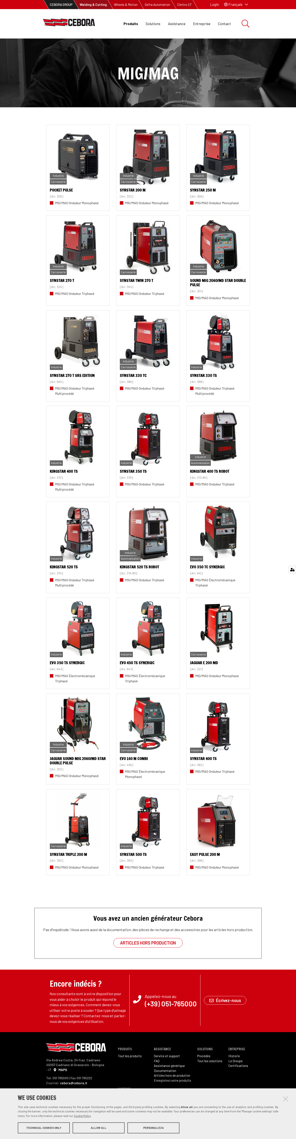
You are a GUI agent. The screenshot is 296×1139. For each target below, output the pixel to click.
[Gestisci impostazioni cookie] (292, 569)
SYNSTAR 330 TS (203, 375)
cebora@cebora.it (73, 1083)
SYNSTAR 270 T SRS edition (72, 375)
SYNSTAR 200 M (133, 190)
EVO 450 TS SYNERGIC (137, 662)
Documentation (165, 1071)
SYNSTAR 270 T (62, 280)
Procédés (203, 1056)
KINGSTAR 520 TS (64, 567)
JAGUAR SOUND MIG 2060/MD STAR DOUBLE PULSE (78, 761)
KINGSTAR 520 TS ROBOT (139, 567)
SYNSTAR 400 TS (203, 758)
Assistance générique (169, 1066)
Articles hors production (148, 942)
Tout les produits (130, 1056)
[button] (236, 4)
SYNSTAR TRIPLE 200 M (68, 854)
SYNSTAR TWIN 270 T (136, 280)
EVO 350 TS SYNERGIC (67, 662)
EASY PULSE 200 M (205, 854)
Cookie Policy (82, 1116)
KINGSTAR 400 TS (64, 471)
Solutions (153, 23)
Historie (234, 1056)
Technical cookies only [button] (43, 1127)
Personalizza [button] (153, 1127)
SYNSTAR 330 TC (133, 375)
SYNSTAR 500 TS (133, 854)
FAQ (156, 1061)
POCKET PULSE (61, 190)
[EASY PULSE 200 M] (218, 821)
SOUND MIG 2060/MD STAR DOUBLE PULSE (218, 283)
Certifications (238, 1066)
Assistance (176, 23)
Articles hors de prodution (172, 1075)
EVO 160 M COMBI (134, 758)
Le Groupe (235, 1061)
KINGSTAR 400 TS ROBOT (209, 471)
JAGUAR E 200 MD (204, 662)
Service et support (167, 1056)
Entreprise (201, 23)
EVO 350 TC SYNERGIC (207, 567)
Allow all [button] (98, 1127)
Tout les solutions (209, 1061)
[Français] (69, 24)
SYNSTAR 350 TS (133, 471)
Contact (224, 23)
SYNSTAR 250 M (203, 190)
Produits (131, 23)
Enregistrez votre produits (172, 1080)
